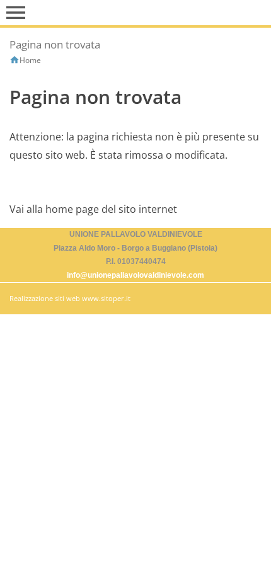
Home (30, 60)
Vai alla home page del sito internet (93, 209)
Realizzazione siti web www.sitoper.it (69, 298)
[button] (15, 12)
